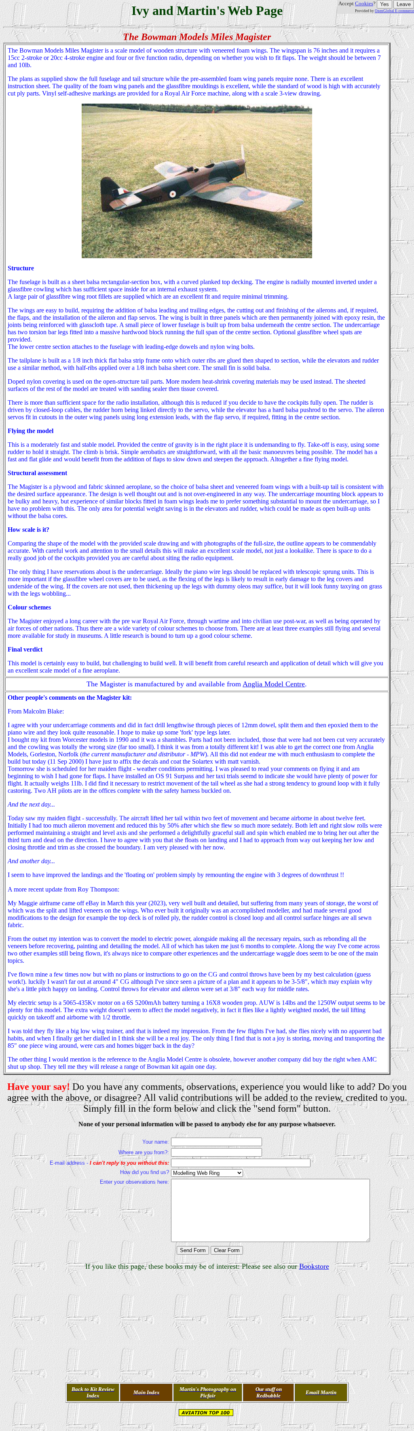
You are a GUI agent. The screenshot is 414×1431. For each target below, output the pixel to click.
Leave (404, 4)
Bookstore (314, 1266)
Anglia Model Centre (274, 684)
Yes (384, 4)
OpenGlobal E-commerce (394, 11)
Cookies (364, 3)
